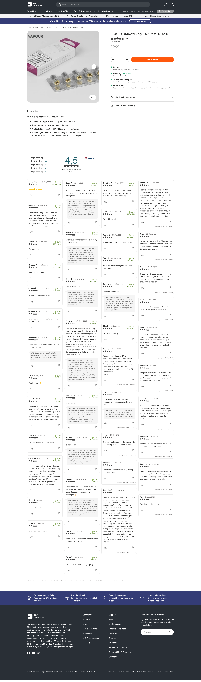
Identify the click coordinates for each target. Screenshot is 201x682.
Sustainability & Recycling (120, 652)
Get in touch (117, 82)
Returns (112, 638)
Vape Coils (50, 27)
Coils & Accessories (83, 11)
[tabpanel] (63, 126)
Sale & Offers (129, 11)
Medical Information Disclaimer (142, 672)
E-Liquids (45, 11)
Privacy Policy (169, 672)
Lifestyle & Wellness (117, 629)
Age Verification (109, 672)
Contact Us (113, 657)
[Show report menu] (59, 195)
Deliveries (113, 633)
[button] (172, 4)
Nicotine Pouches (106, 11)
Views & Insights (90, 629)
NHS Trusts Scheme (91, 638)
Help (111, 619)
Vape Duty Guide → (140, 21)
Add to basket (152, 60)
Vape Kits (31, 11)
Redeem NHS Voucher (118, 647)
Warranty (113, 643)
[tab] (32, 111)
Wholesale (87, 633)
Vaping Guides (115, 624)
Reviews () (115, 42)
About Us (87, 619)
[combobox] (103, 4)
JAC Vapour (36, 672)
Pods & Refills (62, 11)
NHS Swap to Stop (146, 11)
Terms (159, 672)
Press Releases (89, 643)
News (85, 624)
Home (29, 27)
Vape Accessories (39, 27)
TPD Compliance (123, 672)
